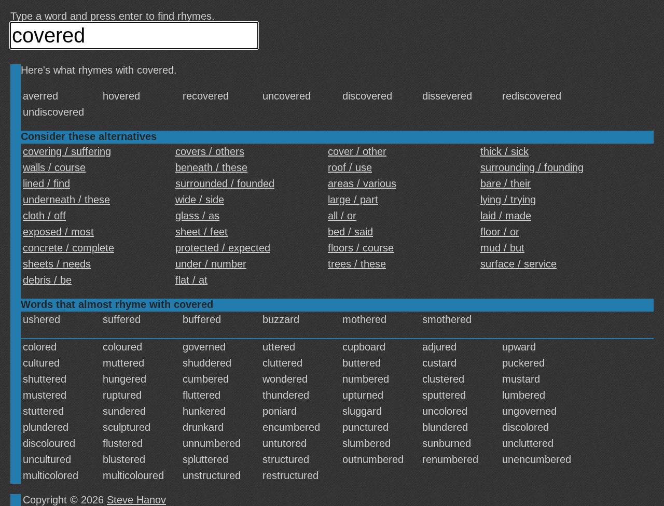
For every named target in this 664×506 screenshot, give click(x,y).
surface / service (518, 264)
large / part (353, 199)
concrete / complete (68, 248)
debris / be (47, 280)
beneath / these (211, 167)
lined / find (46, 183)
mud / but (502, 248)
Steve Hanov (136, 499)
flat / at (191, 280)
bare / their (505, 183)
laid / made (505, 215)
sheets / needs (57, 264)
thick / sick (504, 151)
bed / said (350, 231)
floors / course (361, 248)
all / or (342, 215)
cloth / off (44, 215)
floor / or (499, 231)
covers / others (209, 151)
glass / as (197, 215)
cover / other (357, 151)
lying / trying (508, 199)
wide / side (199, 199)
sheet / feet (201, 231)
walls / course (54, 167)
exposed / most (58, 231)
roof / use (350, 167)
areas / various (362, 183)
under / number (210, 264)
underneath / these (66, 199)
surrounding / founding (532, 167)
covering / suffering (67, 151)
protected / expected (222, 248)
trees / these (357, 264)
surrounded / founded (224, 183)
